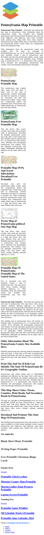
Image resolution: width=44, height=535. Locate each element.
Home (7, 526)
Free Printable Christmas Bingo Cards (18, 459)
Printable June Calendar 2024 (17, 518)
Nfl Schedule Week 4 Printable (17, 513)
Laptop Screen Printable (14, 494)
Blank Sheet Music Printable (16, 441)
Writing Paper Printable (14, 449)
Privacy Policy (10, 532)
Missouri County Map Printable (18, 481)
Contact (7, 530)
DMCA (7, 528)
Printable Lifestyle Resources (18, 523)
